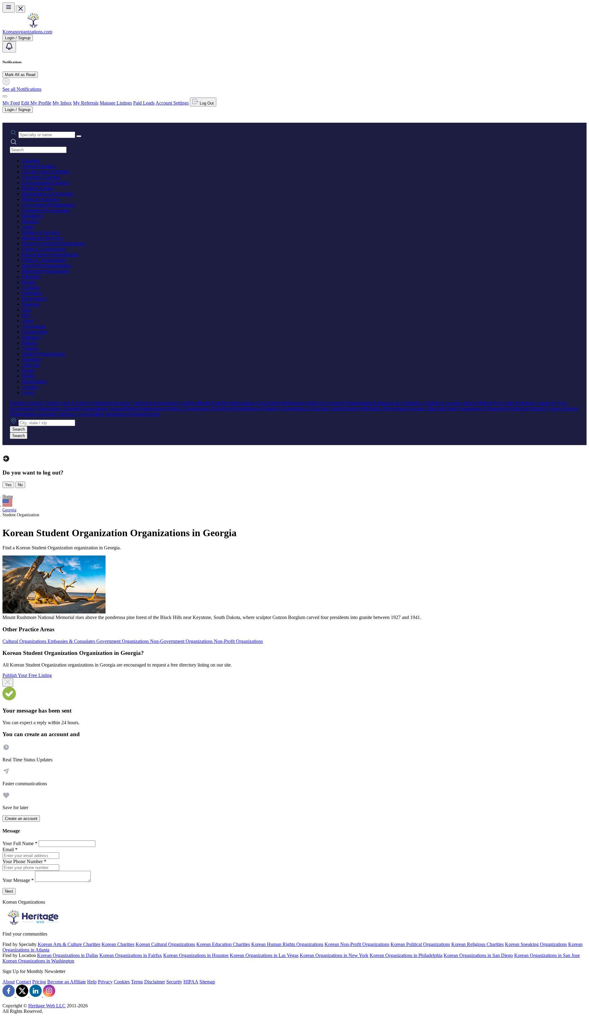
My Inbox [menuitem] (62, 103)
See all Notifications (21, 89)
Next (9, 891)
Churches (31, 276)
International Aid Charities (47, 193)
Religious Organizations (45, 271)
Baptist (29, 282)
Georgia (9, 510)
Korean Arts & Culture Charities (69, 944)
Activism (31, 364)
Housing (30, 221)
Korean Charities (118, 944)
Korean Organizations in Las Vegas (264, 955)
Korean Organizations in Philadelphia (406, 955)
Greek (28, 370)
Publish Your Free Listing (27, 675)
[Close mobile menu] (20, 9)
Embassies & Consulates (46, 210)
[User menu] (4, 96)
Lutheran (31, 287)
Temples (30, 348)
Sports (28, 392)
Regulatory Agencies (42, 237)
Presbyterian (34, 298)
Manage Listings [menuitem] (116, 103)
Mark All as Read (20, 74)
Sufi (26, 315)
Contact (23, 981)
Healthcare (32, 215)
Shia (26, 309)
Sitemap (207, 981)
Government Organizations (48, 204)
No (20, 485)
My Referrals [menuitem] (85, 103)
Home (7, 496)
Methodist (31, 293)
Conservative (35, 331)
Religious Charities (40, 199)
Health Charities (37, 188)
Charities (30, 160)
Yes (8, 485)
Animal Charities (38, 166)
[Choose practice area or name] (78, 136)
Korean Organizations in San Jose (547, 955)
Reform (29, 342)
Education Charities (41, 177)
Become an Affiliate (66, 981)
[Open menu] (8, 7)
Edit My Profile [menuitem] (36, 103)
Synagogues (34, 326)
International (34, 381)
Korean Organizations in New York (334, 955)
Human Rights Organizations (50, 254)
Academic (32, 359)
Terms (137, 981)
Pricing (39, 981)
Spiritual (30, 387)
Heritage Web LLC (47, 1005)
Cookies (122, 981)
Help (92, 981)
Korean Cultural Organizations (165, 944)
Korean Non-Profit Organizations (357, 944)
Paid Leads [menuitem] (144, 103)
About (8, 981)
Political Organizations (44, 260)
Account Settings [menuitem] (172, 103)
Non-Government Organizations (53, 243)
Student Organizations (43, 353)
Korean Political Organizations (420, 944)
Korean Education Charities (223, 944)
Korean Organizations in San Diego (478, 955)
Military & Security (41, 232)
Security (174, 981)
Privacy (105, 981)
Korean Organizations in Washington (38, 960)
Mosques (31, 304)
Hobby (29, 376)
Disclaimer (154, 981)
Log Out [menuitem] (206, 103)
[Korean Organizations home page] (33, 26)
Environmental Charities (45, 182)
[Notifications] (9, 46)
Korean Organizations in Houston (196, 955)
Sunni (27, 320)
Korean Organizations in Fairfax (130, 955)
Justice (28, 226)
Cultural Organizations (44, 249)
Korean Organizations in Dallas (67, 955)
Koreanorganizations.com (27, 31)
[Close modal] (7, 682)
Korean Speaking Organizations (536, 944)
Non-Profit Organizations (46, 265)
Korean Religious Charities (477, 944)
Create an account (21, 818)
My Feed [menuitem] (11, 103)
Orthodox (31, 337)
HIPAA (190, 981)
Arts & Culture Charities (45, 171)
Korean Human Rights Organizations (287, 944)
